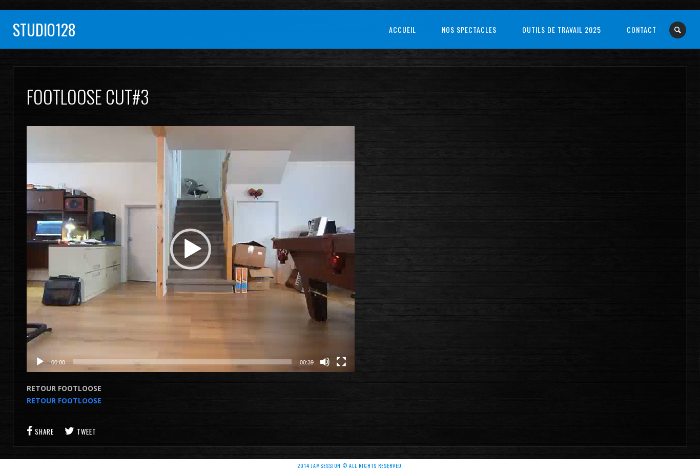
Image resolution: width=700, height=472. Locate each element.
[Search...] (678, 30)
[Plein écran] (341, 362)
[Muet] (325, 362)
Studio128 (44, 29)
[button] (190, 249)
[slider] (182, 361)
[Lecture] (40, 362)
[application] (191, 249)
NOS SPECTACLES (469, 29)
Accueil (402, 29)
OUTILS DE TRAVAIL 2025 (561, 29)
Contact (641, 29)
